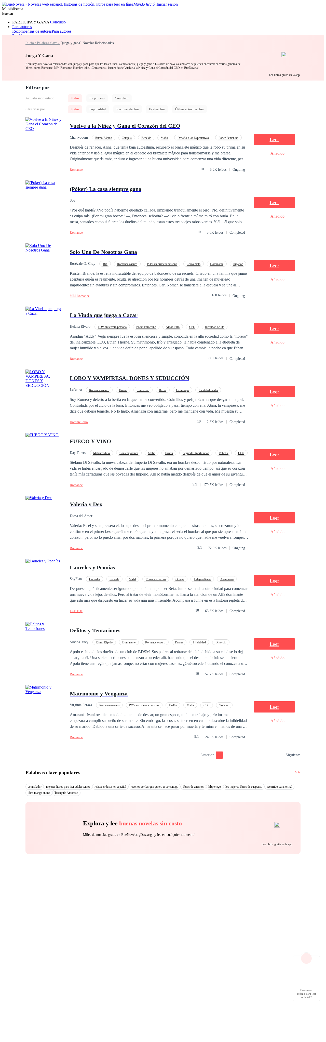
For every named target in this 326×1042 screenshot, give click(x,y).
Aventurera (227, 579)
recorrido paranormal (279, 786)
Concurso (57, 22)
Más (298, 772)
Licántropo (182, 390)
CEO (192, 327)
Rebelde (146, 138)
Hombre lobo (79, 422)
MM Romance (80, 296)
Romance (76, 170)
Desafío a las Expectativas (193, 138)
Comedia (94, 579)
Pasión (169, 453)
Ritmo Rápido (103, 138)
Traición (224, 705)
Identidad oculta (214, 327)
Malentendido (101, 453)
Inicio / (31, 43)
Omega (179, 579)
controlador (35, 786)
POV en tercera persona (112, 327)
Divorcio (220, 642)
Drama (123, 390)
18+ (105, 264)
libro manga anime (39, 793)
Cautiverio (143, 390)
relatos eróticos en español (110, 786)
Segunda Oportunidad (196, 453)
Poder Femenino (228, 138)
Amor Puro (173, 327)
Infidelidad (199, 642)
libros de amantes (193, 786)
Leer (274, 139)
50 (279, 755)
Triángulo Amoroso (66, 793)
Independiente (202, 579)
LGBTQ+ (76, 611)
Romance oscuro (127, 264)
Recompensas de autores (32, 31)
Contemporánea (128, 453)
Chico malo (193, 264)
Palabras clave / (48, 43)
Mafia (164, 138)
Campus (127, 138)
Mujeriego (214, 786)
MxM (132, 579)
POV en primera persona (162, 264)
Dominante (216, 264)
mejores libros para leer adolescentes (68, 786)
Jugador (238, 264)
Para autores (22, 26)
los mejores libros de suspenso (243, 786)
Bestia (162, 390)
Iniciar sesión (167, 4)
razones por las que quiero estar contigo (154, 786)
